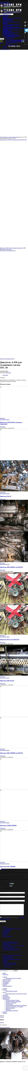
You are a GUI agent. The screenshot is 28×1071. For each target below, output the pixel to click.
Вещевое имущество (8, 956)
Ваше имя (2, 891)
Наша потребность (10, 42)
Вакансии (8, 44)
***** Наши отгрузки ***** (10, 948)
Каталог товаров (8, 137)
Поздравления (9, 38)
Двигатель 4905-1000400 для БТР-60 (11, 753)
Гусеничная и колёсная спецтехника (12, 22)
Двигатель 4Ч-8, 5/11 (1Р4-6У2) (9, 639)
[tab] (15, 375)
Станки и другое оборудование (10, 32)
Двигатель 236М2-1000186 (8, 825)
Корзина (5, 934)
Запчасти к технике (7, 25)
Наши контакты (7, 931)
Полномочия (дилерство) (12, 45)
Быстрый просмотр (4, 419)
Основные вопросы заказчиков (13, 36)
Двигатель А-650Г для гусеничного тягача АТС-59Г (12, 248)
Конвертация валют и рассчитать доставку (16, 28)
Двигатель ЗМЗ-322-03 (7, 680)
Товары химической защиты (10, 963)
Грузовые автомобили (8, 20)
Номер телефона (4, 899)
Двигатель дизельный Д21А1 (7, 358)
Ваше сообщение (4, 903)
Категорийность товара (11, 25)
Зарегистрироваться (5, 1027)
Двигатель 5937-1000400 (7, 866)
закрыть (2, 1017)
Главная (2, 137)
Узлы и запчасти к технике (9, 964)
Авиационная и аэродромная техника (12, 18)
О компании (6, 932)
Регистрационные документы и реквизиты (16, 40)
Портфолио (5, 933)
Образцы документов (11, 37)
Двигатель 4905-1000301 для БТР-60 (11, 567)
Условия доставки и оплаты (12, 34)
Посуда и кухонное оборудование (11, 27)
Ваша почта (3, 895)
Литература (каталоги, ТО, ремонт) (14, 41)
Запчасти (5, 961)
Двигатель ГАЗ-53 (5, 496)
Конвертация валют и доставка (13, 11)
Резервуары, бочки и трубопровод (11, 29)
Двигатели (15, 137)
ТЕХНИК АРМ (7, 966)
